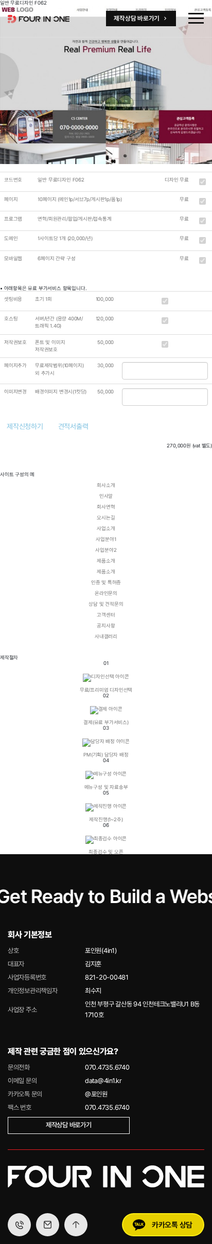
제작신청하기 (25, 426)
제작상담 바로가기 (69, 1125)
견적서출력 (73, 426)
